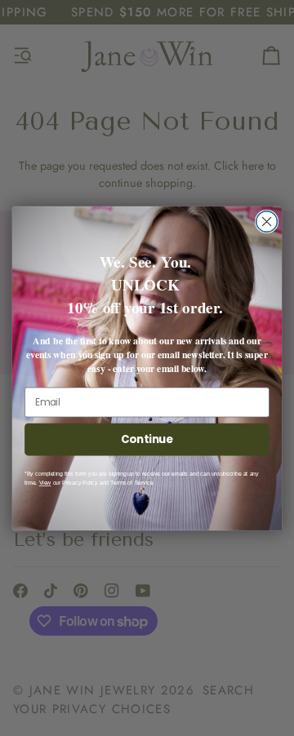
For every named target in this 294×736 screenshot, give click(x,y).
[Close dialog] (267, 221)
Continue (147, 439)
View (45, 482)
